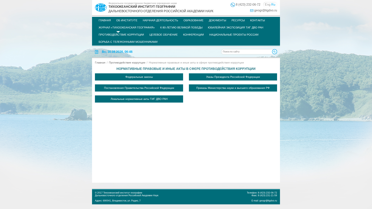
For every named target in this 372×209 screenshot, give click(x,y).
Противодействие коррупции (121, 34)
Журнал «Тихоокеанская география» (127, 27)
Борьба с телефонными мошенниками (128, 41)
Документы (217, 20)
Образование (193, 20)
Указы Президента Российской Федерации (233, 76)
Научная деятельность (160, 20)
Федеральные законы (139, 76)
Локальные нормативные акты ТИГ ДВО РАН (139, 98)
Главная (105, 20)
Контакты (257, 20)
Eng (267, 4)
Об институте (126, 20)
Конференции (193, 34)
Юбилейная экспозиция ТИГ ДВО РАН (235, 27)
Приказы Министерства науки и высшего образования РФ (233, 87)
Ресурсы (238, 20)
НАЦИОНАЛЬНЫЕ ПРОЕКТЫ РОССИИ (233, 34)
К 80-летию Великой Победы (181, 27)
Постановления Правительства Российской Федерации (139, 87)
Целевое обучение (163, 34)
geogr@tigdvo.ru (265, 10)
